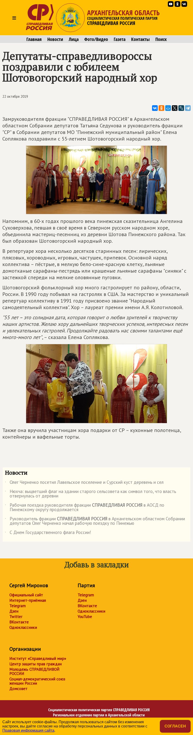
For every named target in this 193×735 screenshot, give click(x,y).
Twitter (15, 616)
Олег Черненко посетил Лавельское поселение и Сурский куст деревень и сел (84, 483)
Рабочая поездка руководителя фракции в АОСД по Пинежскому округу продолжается (84, 507)
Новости (55, 39)
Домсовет (18, 689)
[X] (174, 108)
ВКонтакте (19, 622)
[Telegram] (188, 108)
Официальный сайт (26, 595)
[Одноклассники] (161, 108)
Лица (74, 39)
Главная (34, 39)
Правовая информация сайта (28, 730)
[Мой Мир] (168, 108)
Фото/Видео (96, 39)
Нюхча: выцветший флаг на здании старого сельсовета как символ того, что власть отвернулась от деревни (90, 494)
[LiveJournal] (181, 108)
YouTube (85, 616)
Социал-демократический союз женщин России (37, 681)
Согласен (175, 726)
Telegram (17, 606)
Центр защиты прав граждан (35, 664)
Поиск (161, 39)
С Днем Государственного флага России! (48, 533)
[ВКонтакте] (155, 108)
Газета (119, 39)
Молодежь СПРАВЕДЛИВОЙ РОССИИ (34, 671)
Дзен (13, 611)
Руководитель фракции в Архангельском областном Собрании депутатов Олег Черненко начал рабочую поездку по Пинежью (95, 521)
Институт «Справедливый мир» (37, 658)
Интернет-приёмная (27, 600)
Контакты (140, 39)
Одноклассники (23, 627)
